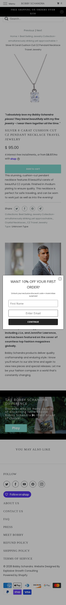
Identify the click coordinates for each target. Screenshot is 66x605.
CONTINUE (33, 321)
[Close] (60, 279)
